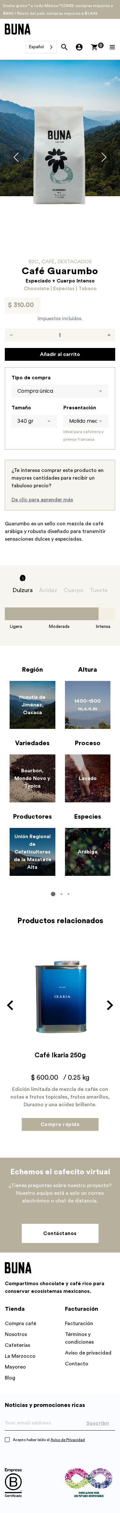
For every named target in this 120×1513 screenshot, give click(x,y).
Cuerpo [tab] (73, 590)
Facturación (79, 1323)
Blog (10, 1377)
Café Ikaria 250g (60, 1055)
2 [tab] (61, 894)
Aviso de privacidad (88, 1352)
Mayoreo (15, 1367)
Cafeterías (17, 1345)
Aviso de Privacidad (68, 1440)
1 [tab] (53, 894)
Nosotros (16, 1334)
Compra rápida (60, 1124)
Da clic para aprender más (42, 499)
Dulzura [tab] (22, 590)
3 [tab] (68, 894)
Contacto (76, 1363)
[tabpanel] (60, 775)
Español (36, 47)
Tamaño (21, 407)
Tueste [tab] (99, 590)
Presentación (79, 407)
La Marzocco (20, 1356)
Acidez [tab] (48, 590)
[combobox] (41, 47)
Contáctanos (60, 1233)
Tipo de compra (31, 377)
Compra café (20, 1323)
